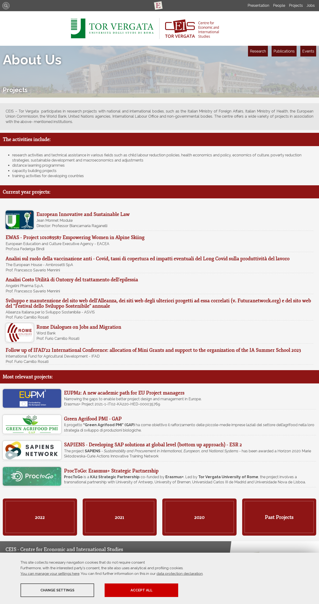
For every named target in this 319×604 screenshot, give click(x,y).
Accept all (141, 590)
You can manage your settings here (50, 574)
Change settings (57, 590)
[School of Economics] (159, 5)
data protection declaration (179, 574)
